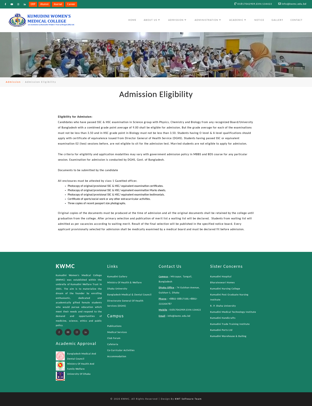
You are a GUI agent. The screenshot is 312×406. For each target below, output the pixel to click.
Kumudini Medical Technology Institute (233, 312)
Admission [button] (176, 20)
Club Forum (113, 338)
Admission (13, 82)
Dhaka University (117, 288)
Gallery (277, 20)
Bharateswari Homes (222, 282)
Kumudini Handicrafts (222, 318)
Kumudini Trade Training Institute (230, 324)
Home (134, 20)
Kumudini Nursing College (225, 288)
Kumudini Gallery (117, 276)
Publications (114, 326)
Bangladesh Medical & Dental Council (129, 294)
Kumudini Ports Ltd (221, 330)
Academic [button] (236, 20)
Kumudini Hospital (220, 276)
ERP (33, 4)
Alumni (44, 4)
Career (71, 4)
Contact (297, 20)
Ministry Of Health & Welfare (124, 282)
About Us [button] (151, 20)
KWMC (65, 267)
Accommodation (116, 356)
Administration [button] (207, 20)
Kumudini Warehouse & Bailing (228, 336)
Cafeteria (112, 344)
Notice (259, 20)
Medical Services (117, 332)
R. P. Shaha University (223, 306)
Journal (58, 4)
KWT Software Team (188, 399)
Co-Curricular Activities (121, 350)
